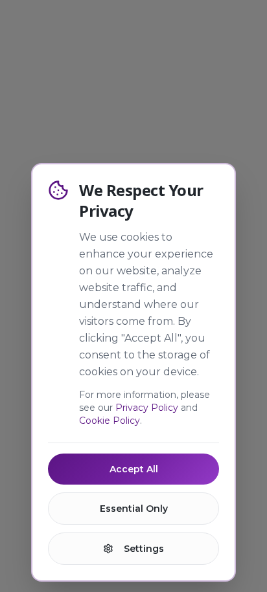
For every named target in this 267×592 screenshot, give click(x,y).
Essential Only (134, 508)
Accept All (134, 469)
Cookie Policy (109, 420)
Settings (144, 548)
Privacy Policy (146, 407)
